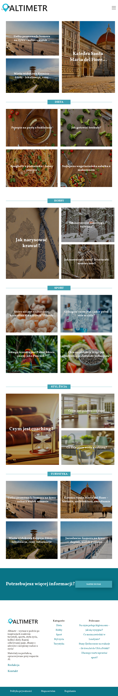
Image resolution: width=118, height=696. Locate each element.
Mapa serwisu (48, 691)
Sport (59, 288)
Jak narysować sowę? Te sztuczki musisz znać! (86, 261)
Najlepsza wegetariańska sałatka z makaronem (86, 168)
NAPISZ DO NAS (93, 584)
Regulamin (70, 691)
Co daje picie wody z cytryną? (86, 447)
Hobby (59, 201)
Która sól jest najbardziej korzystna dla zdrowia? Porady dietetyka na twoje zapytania (31, 313)
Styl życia (59, 387)
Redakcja (13, 665)
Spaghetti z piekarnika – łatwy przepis (32, 168)
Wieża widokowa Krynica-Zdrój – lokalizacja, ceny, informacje (32, 75)
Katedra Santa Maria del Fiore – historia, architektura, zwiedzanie (88, 57)
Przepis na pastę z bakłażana (31, 128)
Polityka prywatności (21, 691)
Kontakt (13, 671)
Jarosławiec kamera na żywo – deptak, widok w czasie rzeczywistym (86, 540)
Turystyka (59, 474)
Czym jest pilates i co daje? (86, 411)
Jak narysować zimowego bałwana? (86, 225)
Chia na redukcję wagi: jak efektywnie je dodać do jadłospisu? (86, 354)
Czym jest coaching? (31, 429)
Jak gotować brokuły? (86, 128)
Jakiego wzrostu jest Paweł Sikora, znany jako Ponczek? (31, 354)
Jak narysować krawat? (31, 243)
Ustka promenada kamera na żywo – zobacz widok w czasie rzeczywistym (32, 38)
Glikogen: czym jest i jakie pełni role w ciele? (86, 313)
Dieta (59, 102)
